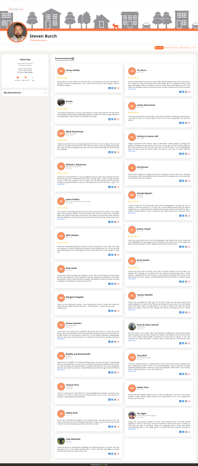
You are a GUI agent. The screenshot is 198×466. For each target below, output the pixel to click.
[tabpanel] (124, 261)
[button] (194, 47)
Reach (103, 465)
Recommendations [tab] (64, 58)
